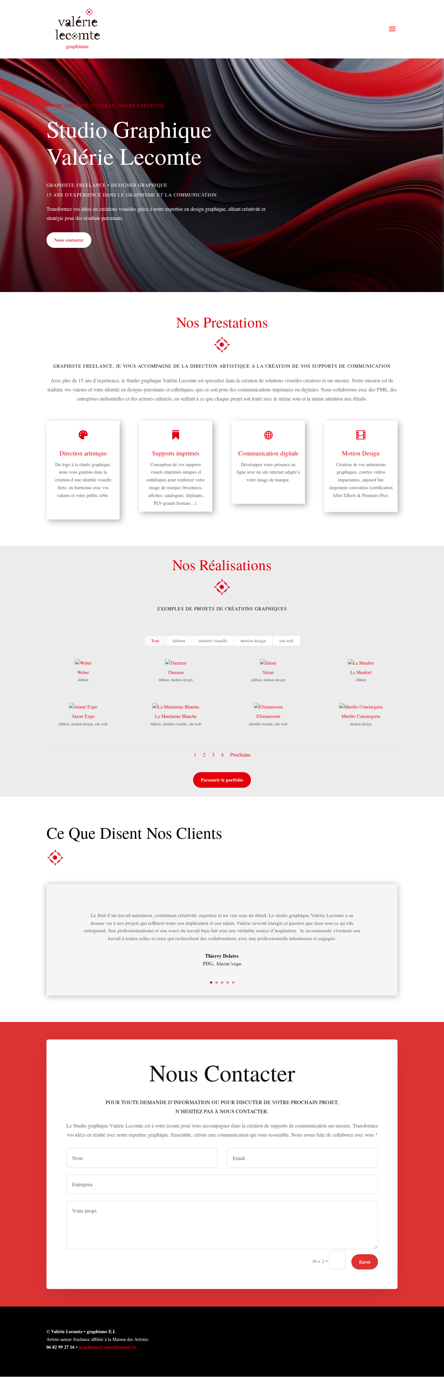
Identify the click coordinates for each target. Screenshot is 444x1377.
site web (286, 641)
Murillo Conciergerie (361, 716)
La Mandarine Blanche (176, 716)
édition (179, 641)
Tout (155, 641)
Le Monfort (361, 672)
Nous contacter (69, 239)
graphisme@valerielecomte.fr (107, 1347)
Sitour (268, 672)
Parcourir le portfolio (222, 779)
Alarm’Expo (83, 716)
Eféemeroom (268, 716)
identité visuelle (213, 641)
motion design (253, 641)
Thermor (176, 672)
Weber (83, 672)
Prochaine (240, 754)
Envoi (364, 1261)
